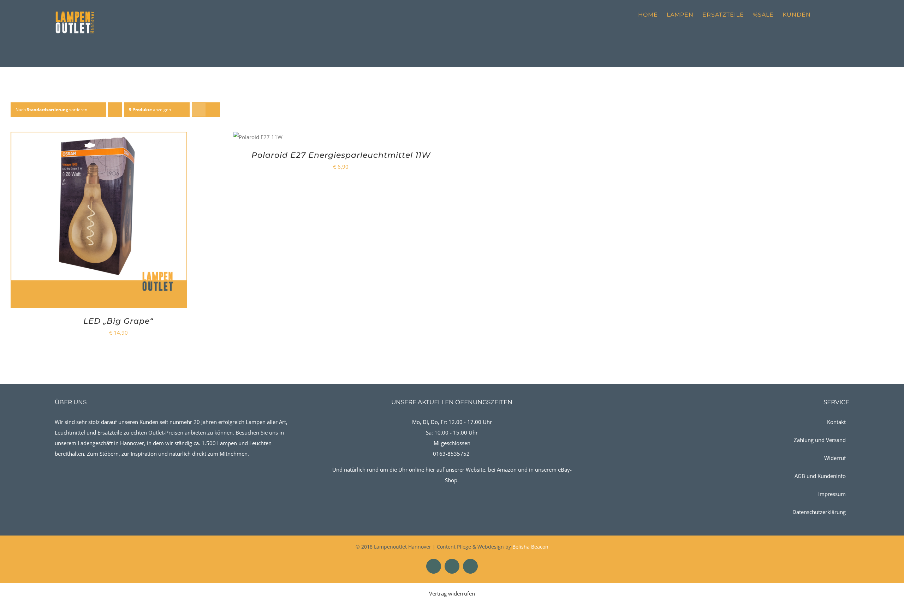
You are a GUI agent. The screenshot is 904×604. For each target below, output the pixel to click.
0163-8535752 (451, 453)
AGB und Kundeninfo (820, 475)
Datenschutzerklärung (819, 511)
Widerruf (835, 457)
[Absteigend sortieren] (115, 109)
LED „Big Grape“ (118, 321)
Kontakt (836, 421)
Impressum (832, 493)
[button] (838, 15)
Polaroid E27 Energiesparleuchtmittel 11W (340, 155)
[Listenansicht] (213, 109)
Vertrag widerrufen (452, 593)
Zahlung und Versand (820, 439)
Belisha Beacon (530, 546)
